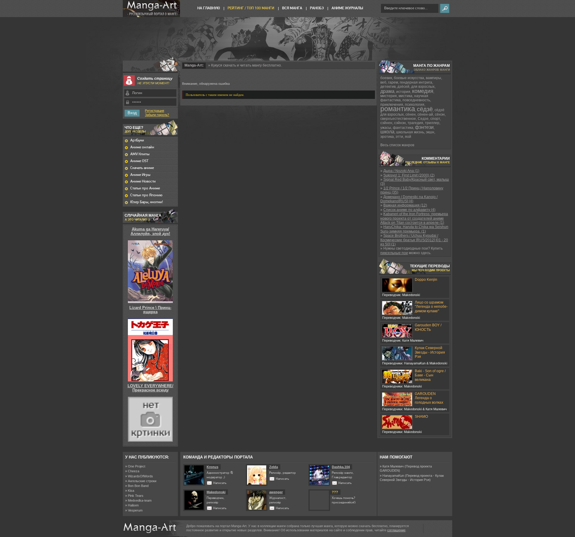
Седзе (423, 119)
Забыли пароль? (157, 115)
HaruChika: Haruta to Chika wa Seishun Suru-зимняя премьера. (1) (414, 229)
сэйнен (386, 123)
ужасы (385, 128)
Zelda (273, 467)
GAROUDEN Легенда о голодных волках (429, 398)
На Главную (208, 8)
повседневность (416, 100)
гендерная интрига (416, 82)
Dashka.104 (341, 467)
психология (414, 104)
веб (383, 82)
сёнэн (440, 114)
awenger (276, 492)
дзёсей (403, 87)
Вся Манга (292, 8)
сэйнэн (400, 123)
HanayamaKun (393, 475)
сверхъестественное (398, 119)
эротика (387, 137)
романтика (397, 109)
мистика (405, 96)
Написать (219, 483)
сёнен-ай (425, 114)
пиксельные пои (394, 253)
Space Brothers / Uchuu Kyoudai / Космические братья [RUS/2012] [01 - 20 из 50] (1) (414, 239)
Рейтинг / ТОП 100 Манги (251, 8)
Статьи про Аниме (145, 188)
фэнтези (424, 127)
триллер (432, 123)
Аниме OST (139, 161)
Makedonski (216, 492)
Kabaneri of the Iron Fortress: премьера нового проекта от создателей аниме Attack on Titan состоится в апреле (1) (414, 218)
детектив (388, 87)
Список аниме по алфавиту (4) (409, 210)
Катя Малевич (393, 466)
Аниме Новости (143, 181)
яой (408, 137)
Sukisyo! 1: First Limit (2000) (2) (409, 175)
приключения (391, 104)
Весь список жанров (397, 145)
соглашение (396, 530)
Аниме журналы (347, 8)
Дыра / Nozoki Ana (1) (401, 171)
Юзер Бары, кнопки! (146, 202)
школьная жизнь (410, 132)
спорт (435, 119)
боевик (386, 78)
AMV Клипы (139, 154)
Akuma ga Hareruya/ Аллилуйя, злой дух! (150, 231)
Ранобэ (317, 8)
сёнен (410, 114)
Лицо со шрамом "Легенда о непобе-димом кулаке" (431, 306)
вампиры (433, 78)
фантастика (403, 128)
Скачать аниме (142, 168)
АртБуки (137, 140)
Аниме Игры (140, 175)
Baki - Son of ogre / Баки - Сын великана (430, 375)
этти (399, 137)
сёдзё (425, 109)
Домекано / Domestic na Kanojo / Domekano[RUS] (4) (409, 199)
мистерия (388, 96)
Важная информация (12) (405, 205)
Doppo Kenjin (426, 279)
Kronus (212, 467)
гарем (393, 82)
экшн (430, 132)
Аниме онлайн (142, 147)
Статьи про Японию (146, 195)
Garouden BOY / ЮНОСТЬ (428, 327)
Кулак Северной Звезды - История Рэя (430, 352)
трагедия (415, 123)
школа (387, 131)
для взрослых (423, 87)
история (403, 92)
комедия (422, 91)
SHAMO (421, 416)
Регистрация (154, 111)
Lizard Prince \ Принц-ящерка (150, 309)
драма (387, 91)
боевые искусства (409, 78)
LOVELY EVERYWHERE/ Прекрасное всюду (150, 388)
